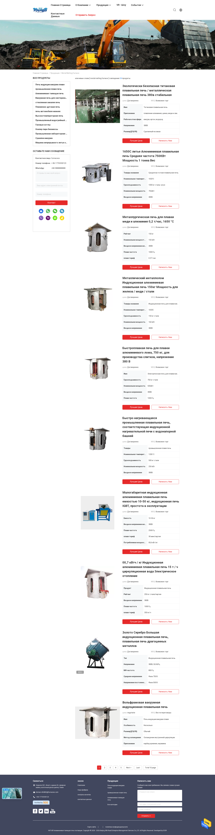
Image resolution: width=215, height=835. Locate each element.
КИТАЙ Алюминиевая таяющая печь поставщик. (65, 830)
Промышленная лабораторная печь (51, 134)
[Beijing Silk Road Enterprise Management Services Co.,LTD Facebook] (35, 811)
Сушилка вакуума (44, 138)
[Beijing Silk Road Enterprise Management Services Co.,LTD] (40, 10)
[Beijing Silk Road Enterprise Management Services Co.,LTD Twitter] (41, 811)
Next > (128, 768)
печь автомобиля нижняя (47, 111)
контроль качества (84, 795)
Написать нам (165, 140)
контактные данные (85, 799)
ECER (165, 830)
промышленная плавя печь (48, 89)
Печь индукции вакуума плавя (49, 84)
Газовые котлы (43, 125)
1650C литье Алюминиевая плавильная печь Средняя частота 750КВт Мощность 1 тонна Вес (150, 156)
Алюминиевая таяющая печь (49, 93)
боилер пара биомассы (46, 129)
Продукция (54, 73)
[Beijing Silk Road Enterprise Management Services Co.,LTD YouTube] (52, 811)
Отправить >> (146, 816)
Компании (81, 785)
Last (138, 768)
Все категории (112, 804)
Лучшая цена (136, 140)
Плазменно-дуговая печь (47, 107)
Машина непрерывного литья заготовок (51, 142)
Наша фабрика (83, 790)
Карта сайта (91, 827)
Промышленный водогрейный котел (51, 120)
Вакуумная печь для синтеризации (51, 98)
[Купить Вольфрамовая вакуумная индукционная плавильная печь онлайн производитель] (97, 723)
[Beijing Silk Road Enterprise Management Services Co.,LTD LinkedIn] (46, 811)
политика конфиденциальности (116, 827)
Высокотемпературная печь (49, 116)
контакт (51, 203)
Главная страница (40, 73)
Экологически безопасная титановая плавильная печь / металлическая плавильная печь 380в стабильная (148, 90)
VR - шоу (121, 5)
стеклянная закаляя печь (47, 102)
